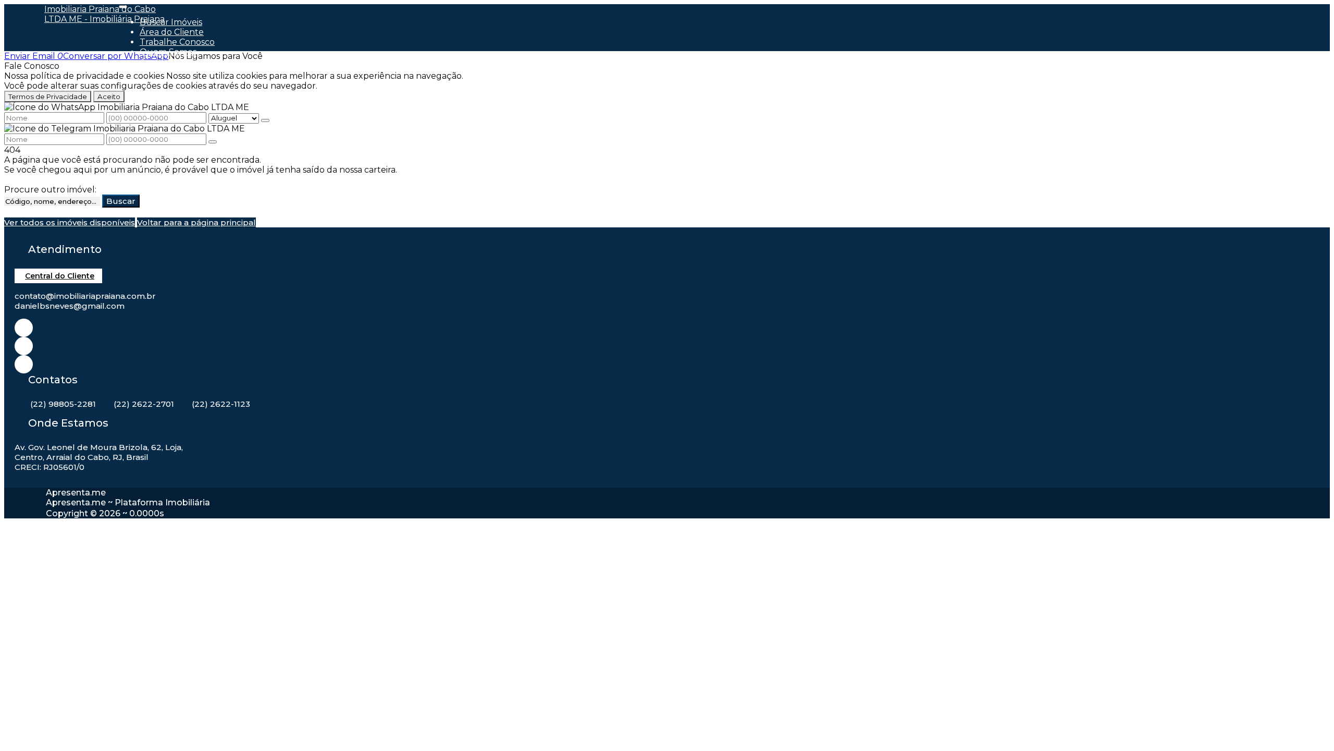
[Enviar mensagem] (265, 120)
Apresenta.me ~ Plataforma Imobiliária (128, 502)
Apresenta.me (76, 493)
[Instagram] (24, 328)
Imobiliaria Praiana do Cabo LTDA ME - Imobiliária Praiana (104, 14)
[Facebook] (24, 346)
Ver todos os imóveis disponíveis (69, 222)
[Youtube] (24, 364)
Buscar (120, 201)
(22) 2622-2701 (144, 404)
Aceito (108, 96)
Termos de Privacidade (47, 96)
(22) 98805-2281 (63, 404)
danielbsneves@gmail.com (70, 306)
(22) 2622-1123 (221, 404)
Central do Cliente (59, 276)
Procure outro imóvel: (50, 190)
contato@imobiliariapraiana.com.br (85, 296)
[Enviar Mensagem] (212, 141)
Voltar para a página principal (196, 222)
